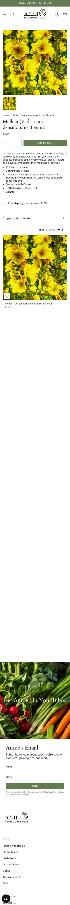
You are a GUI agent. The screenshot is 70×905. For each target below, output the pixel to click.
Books (6, 870)
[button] (12, 14)
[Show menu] (4, 14)
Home (6, 115)
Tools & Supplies (12, 877)
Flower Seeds (10, 852)
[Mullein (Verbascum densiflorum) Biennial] (35, 267)
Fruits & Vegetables (14, 845)
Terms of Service (17, 794)
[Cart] (65, 14)
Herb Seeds (9, 858)
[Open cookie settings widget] (6, 898)
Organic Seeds (11, 864)
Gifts (5, 883)
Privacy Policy (58, 792)
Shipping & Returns (16, 218)
